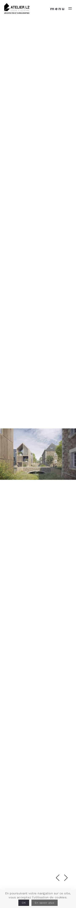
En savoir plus (44, 902)
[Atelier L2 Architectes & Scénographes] (16, 8)
